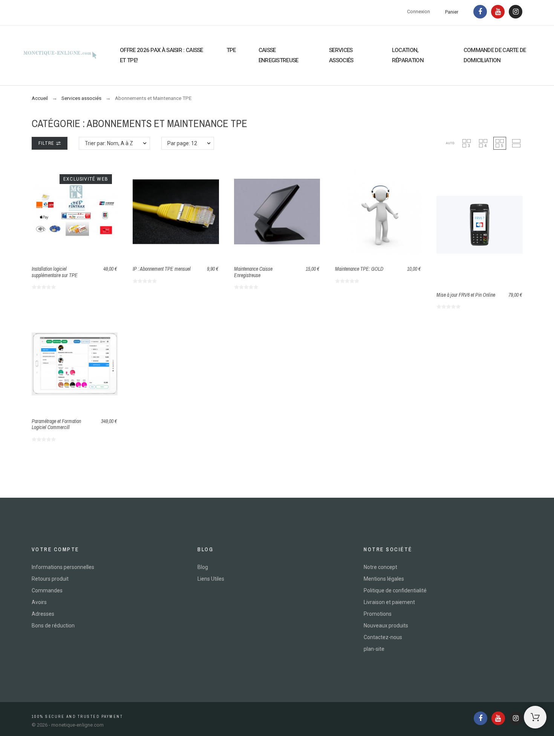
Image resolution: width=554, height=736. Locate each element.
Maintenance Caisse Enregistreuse (253, 272)
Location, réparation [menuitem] (408, 55)
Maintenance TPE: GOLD (359, 268)
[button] (450, 143)
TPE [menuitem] (231, 50)
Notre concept (380, 567)
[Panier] (535, 717)
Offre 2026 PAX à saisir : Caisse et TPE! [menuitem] (161, 55)
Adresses (43, 614)
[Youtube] (498, 11)
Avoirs (39, 602)
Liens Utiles (210, 579)
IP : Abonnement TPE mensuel (162, 268)
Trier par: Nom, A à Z (109, 143)
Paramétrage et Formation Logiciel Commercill (56, 424)
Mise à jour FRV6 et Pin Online (465, 294)
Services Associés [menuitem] (341, 55)
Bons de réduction (53, 626)
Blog (202, 567)
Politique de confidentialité (395, 590)
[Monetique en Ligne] (60, 55)
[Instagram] (515, 11)
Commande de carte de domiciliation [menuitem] (495, 55)
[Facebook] (480, 11)
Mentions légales (384, 579)
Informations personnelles (63, 567)
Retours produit (50, 579)
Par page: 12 (182, 143)
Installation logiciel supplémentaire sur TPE (55, 272)
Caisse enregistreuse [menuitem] (278, 55)
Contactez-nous (383, 637)
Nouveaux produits (386, 626)
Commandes (47, 590)
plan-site (374, 649)
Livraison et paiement (389, 602)
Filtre (47, 143)
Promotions (378, 614)
